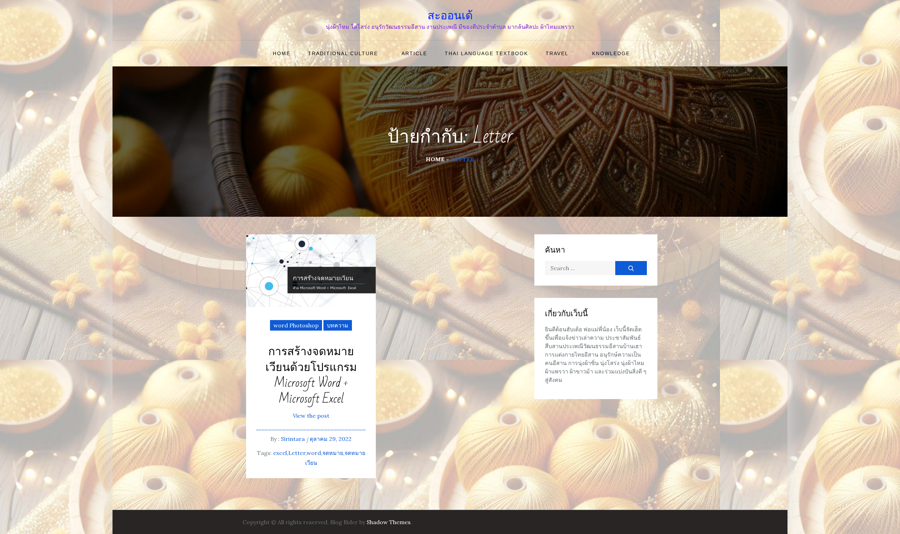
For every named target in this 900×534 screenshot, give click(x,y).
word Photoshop (296, 325)
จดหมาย (332, 452)
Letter (297, 452)
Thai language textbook (486, 53)
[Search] (631, 268)
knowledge (611, 53)
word (314, 452)
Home (281, 53)
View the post (311, 415)
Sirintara (293, 438)
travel (557, 53)
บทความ (337, 325)
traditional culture (343, 53)
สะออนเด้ (450, 15)
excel (280, 452)
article (414, 53)
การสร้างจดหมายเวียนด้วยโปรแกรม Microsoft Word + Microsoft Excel (311, 375)
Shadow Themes (389, 522)
